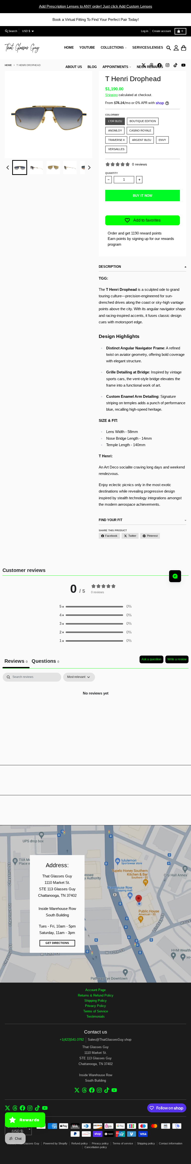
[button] (19, 167)
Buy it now (142, 196)
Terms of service (123, 1143)
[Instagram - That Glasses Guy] (167, 65)
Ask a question (151, 659)
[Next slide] (89, 167)
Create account (161, 31)
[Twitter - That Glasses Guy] (77, 1090)
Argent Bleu (141, 139)
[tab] (45, 662)
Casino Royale (140, 130)
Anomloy (115, 130)
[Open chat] (175, 576)
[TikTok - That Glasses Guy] (175, 65)
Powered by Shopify (55, 1143)
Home (8, 65)
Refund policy (79, 1143)
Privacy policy (100, 1143)
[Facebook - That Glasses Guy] (92, 1090)
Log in (144, 31)
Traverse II (116, 139)
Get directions (57, 942)
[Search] (169, 48)
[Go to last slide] (8, 167)
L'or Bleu (115, 121)
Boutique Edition (143, 121)
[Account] (176, 48)
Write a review (177, 659)
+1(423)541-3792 (72, 1039)
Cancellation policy (96, 1147)
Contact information (170, 1143)
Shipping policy (146, 1143)
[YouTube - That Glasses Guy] (183, 65)
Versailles (116, 149)
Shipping (111, 95)
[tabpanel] (95, 710)
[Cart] (184, 48)
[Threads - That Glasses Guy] (84, 1090)
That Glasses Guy (28, 1143)
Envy (162, 139)
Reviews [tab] (16, 661)
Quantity (111, 173)
